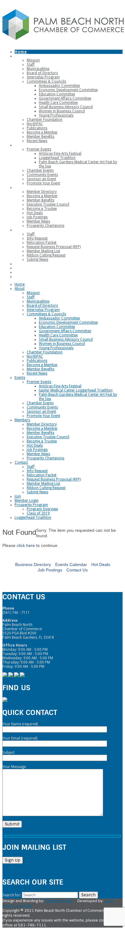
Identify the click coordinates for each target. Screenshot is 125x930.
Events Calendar (71, 564)
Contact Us (77, 570)
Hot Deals (100, 564)
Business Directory (33, 564)
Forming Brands (58, 901)
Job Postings (50, 570)
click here (26, 545)
